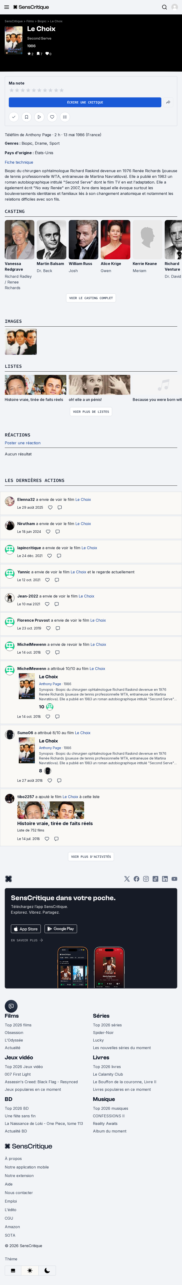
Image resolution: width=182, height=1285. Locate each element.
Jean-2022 (27, 596)
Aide (9, 1184)
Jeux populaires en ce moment (33, 1089)
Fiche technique (19, 162)
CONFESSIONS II (109, 1116)
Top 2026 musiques (110, 1108)
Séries (101, 1016)
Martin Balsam (50, 263)
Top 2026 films (18, 1025)
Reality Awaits (105, 1123)
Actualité (12, 1047)
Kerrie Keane (145, 263)
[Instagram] (146, 880)
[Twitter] (127, 880)
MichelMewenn (31, 644)
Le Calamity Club (108, 1074)
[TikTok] (155, 880)
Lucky (98, 1040)
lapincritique (29, 547)
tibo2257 (25, 796)
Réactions (17, 435)
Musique (104, 1099)
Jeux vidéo (19, 1057)
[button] (174, 7)
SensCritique (14, 21)
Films (30, 21)
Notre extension (19, 1175)
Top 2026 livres (107, 1066)
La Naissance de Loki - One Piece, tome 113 (44, 1123)
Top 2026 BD (17, 1108)
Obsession (14, 1032)
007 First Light (18, 1074)
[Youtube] (174, 880)
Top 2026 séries (107, 1025)
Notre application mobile (27, 1167)
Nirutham (26, 523)
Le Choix (56, 21)
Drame (41, 143)
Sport (54, 143)
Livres (101, 1057)
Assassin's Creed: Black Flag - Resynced (41, 1081)
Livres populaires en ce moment (122, 1089)
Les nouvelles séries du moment (122, 1047)
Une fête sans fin (20, 1116)
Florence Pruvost (33, 620)
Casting (15, 211)
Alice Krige (111, 263)
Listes (13, 366)
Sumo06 (25, 732)
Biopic (42, 21)
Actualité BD (16, 1131)
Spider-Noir (103, 1032)
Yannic (23, 572)
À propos (13, 1158)
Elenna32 (26, 499)
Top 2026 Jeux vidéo (24, 1066)
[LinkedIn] (165, 880)
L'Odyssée (14, 1040)
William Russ (80, 263)
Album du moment (109, 1131)
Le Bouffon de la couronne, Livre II (124, 1081)
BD (8, 1099)
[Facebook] (136, 880)
